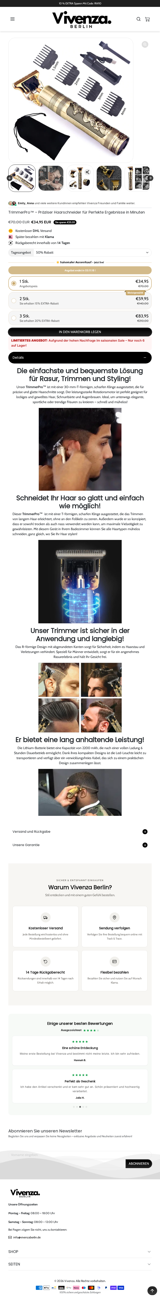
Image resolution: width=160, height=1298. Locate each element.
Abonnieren (139, 1164)
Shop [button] (13, 1251)
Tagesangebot (21, 252)
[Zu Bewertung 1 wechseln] (74, 1107)
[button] (17, 19)
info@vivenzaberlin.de (27, 1237)
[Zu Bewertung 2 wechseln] (77, 1107)
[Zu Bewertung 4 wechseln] (83, 1107)
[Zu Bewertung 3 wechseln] (80, 1107)
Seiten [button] (14, 1264)
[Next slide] (150, 178)
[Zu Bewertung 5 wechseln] (86, 1107)
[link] (80, 1064)
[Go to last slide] (9, 178)
